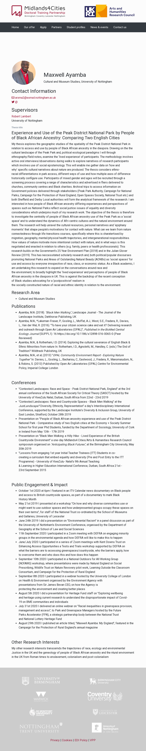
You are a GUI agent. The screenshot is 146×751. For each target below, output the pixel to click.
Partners (56, 27)
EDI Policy (81, 740)
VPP (93, 740)
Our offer (29, 27)
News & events (99, 27)
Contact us (119, 27)
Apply (43, 27)
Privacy (55, 740)
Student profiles (76, 27)
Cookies (67, 740)
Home (15, 27)
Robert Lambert (21, 116)
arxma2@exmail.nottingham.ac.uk (35, 97)
